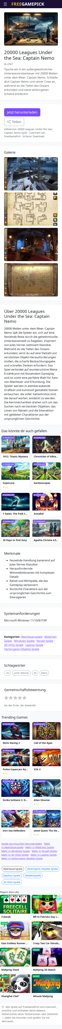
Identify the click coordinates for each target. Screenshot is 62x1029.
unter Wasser (21, 673)
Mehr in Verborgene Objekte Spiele (22, 858)
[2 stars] (11, 698)
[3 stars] (15, 698)
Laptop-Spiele (34, 645)
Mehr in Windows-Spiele (15, 851)
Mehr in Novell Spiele (44, 851)
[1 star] (6, 698)
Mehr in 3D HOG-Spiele (15, 854)
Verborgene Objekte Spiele (21, 649)
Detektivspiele (33, 875)
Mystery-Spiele (11, 875)
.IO (7, 673)
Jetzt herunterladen (22, 112)
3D (35, 673)
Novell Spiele (45, 641)
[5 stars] (24, 698)
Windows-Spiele (24, 641)
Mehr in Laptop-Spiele (44, 854)
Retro (44, 673)
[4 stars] (20, 698)
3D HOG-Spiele (13, 645)
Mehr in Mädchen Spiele (39, 847)
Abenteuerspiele (31, 637)
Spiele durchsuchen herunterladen (21, 843)
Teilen (16, 121)
